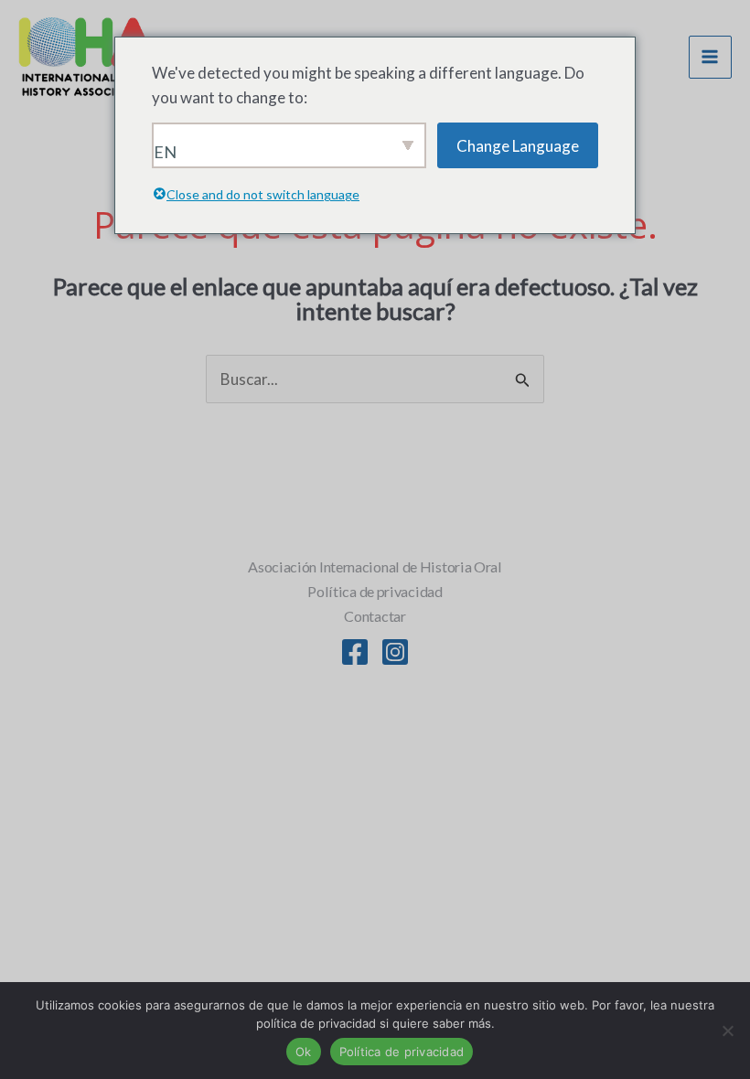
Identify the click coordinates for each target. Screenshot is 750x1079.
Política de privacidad (374, 591)
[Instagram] (395, 652)
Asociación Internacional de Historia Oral (375, 566)
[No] (727, 1030)
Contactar (374, 616)
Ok (303, 1051)
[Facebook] (355, 652)
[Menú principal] (711, 58)
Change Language (517, 145)
